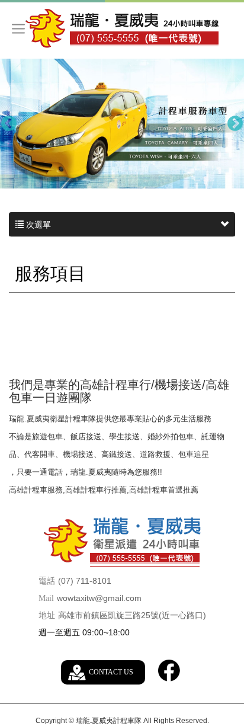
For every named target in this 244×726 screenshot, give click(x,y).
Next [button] (235, 124)
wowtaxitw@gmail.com (99, 598)
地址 (46, 615)
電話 (46, 581)
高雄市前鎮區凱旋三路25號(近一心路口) (132, 615)
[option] (122, 123)
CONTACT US (111, 672)
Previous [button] (9, 124)
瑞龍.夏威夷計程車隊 (122, 28)
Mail (46, 598)
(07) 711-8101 (84, 581)
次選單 (37, 224)
